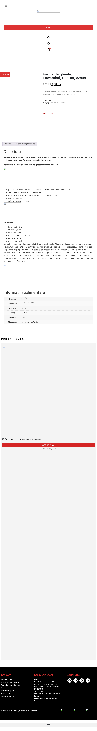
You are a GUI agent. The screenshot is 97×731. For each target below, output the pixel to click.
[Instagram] (88, 680)
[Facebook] (69, 680)
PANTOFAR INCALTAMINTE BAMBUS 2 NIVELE (21, 440)
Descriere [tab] (8, 144)
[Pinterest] (81, 680)
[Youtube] (75, 680)
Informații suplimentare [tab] (25, 144)
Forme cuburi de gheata (57, 103)
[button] (6, 6)
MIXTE (4, 438)
